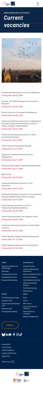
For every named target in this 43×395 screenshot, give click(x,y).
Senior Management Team (10, 297)
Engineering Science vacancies (30, 307)
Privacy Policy (6, 347)
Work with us (27, 303)
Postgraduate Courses (9, 277)
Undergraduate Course (9, 274)
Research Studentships (9, 280)
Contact (10, 325)
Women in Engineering (30, 316)
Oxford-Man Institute (30, 277)
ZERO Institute (28, 291)
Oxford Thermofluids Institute (30, 284)
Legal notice (6, 356)
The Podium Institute (30, 288)
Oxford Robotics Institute (31, 280)
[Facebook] (13, 334)
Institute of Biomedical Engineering (30, 270)
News (25, 297)
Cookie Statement (8, 350)
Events (25, 300)
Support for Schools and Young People (10, 267)
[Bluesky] (3, 334)
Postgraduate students (9, 311)
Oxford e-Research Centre (32, 274)
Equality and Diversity (9, 353)
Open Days (5, 271)
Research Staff (7, 308)
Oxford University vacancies (29, 312)
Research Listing (29, 266)
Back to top (6, 361)
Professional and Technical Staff (11, 304)
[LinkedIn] (7, 334)
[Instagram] (17, 334)
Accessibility (6, 344)
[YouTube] (10, 334)
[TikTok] (21, 334)
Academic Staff (7, 300)
